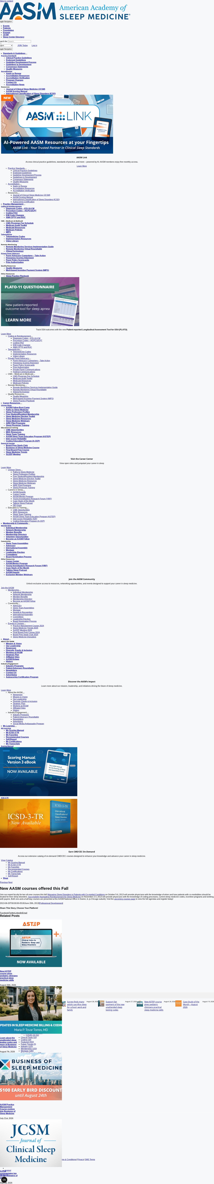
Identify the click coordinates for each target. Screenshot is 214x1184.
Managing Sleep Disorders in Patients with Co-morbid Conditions (76, 894)
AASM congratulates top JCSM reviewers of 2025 (8, 1174)
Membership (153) (29, 1049)
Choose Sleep (6, 405)
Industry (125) (27, 1046)
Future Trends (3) (28, 1044)
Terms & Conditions (67, 1159)
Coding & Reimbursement (11, 206)
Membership (6, 525)
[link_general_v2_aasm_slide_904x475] (57, 153)
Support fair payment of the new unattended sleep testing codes (115, 1005)
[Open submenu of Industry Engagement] (28, 713)
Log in (34, 46)
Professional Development (51, 903)
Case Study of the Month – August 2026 (191, 1004)
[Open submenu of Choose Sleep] (22, 470)
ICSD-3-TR (5, 798)
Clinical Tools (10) (29, 1037)
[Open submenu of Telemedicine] (21, 350)
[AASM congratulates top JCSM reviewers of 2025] (31, 1166)
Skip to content (6, 1)
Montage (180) (27, 1051)
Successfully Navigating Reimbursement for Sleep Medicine (54, 897)
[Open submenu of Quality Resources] (25, 394)
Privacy (80, 1159)
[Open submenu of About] (10, 639)
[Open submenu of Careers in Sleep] (24, 490)
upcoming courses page (124, 899)
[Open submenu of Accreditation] (20, 184)
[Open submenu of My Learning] (16, 726)
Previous (4, 882)
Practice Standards (8, 56)
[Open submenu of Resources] (18, 193)
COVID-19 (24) (32, 1035)
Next (10, 882)
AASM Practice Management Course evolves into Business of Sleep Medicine (7, 1109)
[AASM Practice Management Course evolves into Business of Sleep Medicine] (31, 1100)
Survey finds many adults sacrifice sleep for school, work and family (77, 1005)
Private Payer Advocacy (10, 253)
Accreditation (6, 71)
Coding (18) (26, 1040)
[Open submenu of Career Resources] (21, 403)
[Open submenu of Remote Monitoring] (26, 385)
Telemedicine (6, 234)
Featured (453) (27, 1042)
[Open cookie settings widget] (4, 1180)
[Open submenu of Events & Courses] (25, 624)
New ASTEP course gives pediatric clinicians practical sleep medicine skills (9, 975)
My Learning (6, 728)
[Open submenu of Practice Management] (24, 204)
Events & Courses (8, 443)
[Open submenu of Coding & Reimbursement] (32, 336)
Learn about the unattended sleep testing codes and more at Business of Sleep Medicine (8, 1042)
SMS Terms (90, 1159)
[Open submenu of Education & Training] (27, 508)
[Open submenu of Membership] (20, 590)
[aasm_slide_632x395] (40, 325)
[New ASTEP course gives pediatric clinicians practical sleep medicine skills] (31, 966)
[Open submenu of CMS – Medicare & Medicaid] (34, 374)
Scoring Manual (7, 746)
